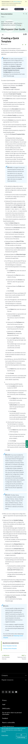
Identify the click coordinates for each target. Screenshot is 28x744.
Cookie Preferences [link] (8, 726)
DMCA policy (6, 708)
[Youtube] (16, 692)
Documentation (6, 14)
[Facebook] (3, 692)
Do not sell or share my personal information (12, 713)
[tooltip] (24, 34)
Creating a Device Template (10, 648)
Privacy (4, 700)
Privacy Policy (4, 735)
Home (2, 21)
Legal (3, 704)
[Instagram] (9, 692)
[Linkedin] (12, 692)
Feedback (5, 718)
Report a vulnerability (8, 722)
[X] (6, 692)
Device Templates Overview (10, 645)
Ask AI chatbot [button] (17, 1)
